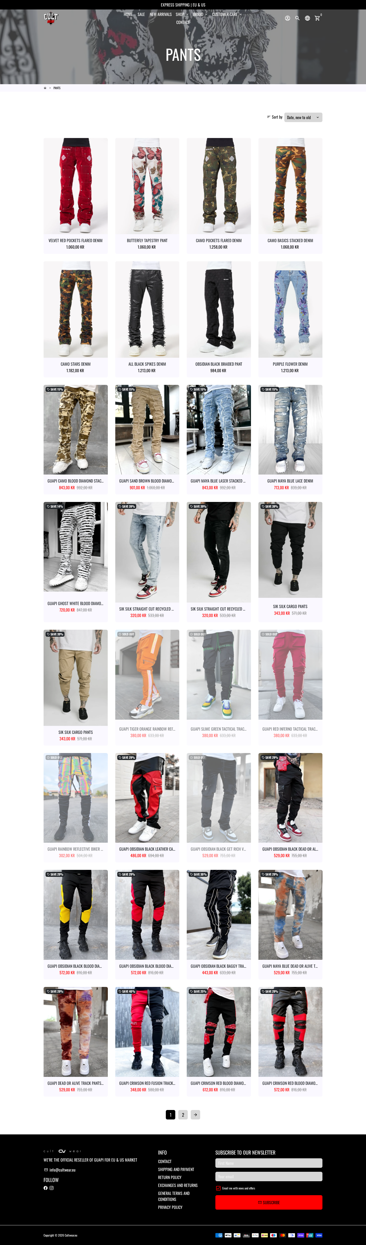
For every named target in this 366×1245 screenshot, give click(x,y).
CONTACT (183, 22)
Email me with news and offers (238, 1188)
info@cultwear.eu (59, 1170)
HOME (128, 14)
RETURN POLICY (170, 1177)
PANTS (57, 88)
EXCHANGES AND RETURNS (178, 1185)
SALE (141, 14)
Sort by (274, 117)
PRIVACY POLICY (170, 1207)
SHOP (182, 14)
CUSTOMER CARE (227, 14)
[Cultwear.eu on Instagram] (52, 1188)
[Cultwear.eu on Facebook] (46, 1188)
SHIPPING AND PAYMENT (176, 1169)
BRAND (200, 14)
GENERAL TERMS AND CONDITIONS (173, 1196)
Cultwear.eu (71, 1235)
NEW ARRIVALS (161, 14)
